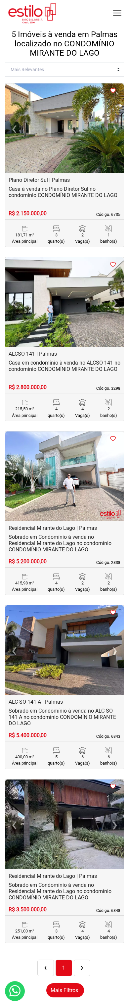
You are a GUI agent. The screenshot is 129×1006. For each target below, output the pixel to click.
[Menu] (117, 13)
